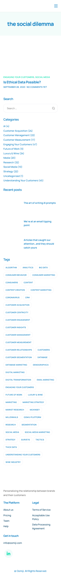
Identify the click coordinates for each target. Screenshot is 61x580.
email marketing (45, 380)
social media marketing (37, 432)
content (28, 282)
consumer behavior (16, 275)
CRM (27, 297)
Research (8, 162)
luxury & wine (35, 395)
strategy (10, 439)
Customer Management (16, 135)
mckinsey (35, 410)
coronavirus (12, 297)
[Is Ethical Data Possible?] (21, 58)
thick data (11, 447)
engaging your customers (20, 387)
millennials (12, 417)
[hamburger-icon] (56, 6)
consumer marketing (43, 275)
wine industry (13, 462)
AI (4, 126)
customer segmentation (19, 357)
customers (44, 350)
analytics (28, 267)
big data (43, 267)
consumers (12, 282)
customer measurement (19, 342)
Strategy (8, 171)
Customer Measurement (16, 140)
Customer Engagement (18, 320)
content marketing (41, 290)
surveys (25, 439)
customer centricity (17, 312)
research (11, 425)
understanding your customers (23, 454)
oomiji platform (32, 417)
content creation (15, 290)
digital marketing (15, 372)
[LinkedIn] (8, 553)
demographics (40, 365)
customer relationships (19, 350)
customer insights (16, 327)
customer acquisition (17, 305)
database (43, 357)
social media (12, 432)
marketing (11, 402)
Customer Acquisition (15, 130)
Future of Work (11, 149)
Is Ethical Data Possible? (22, 82)
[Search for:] (30, 108)
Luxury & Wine (11, 153)
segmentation (29, 425)
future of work (14, 395)
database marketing (16, 365)
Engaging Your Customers (18, 77)
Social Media (42, 77)
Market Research (15, 410)
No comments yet (37, 87)
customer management (18, 335)
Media (6, 158)
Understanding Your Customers (20, 180)
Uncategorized (11, 176)
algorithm (11, 267)
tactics (40, 439)
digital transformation (18, 380)
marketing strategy (33, 402)
